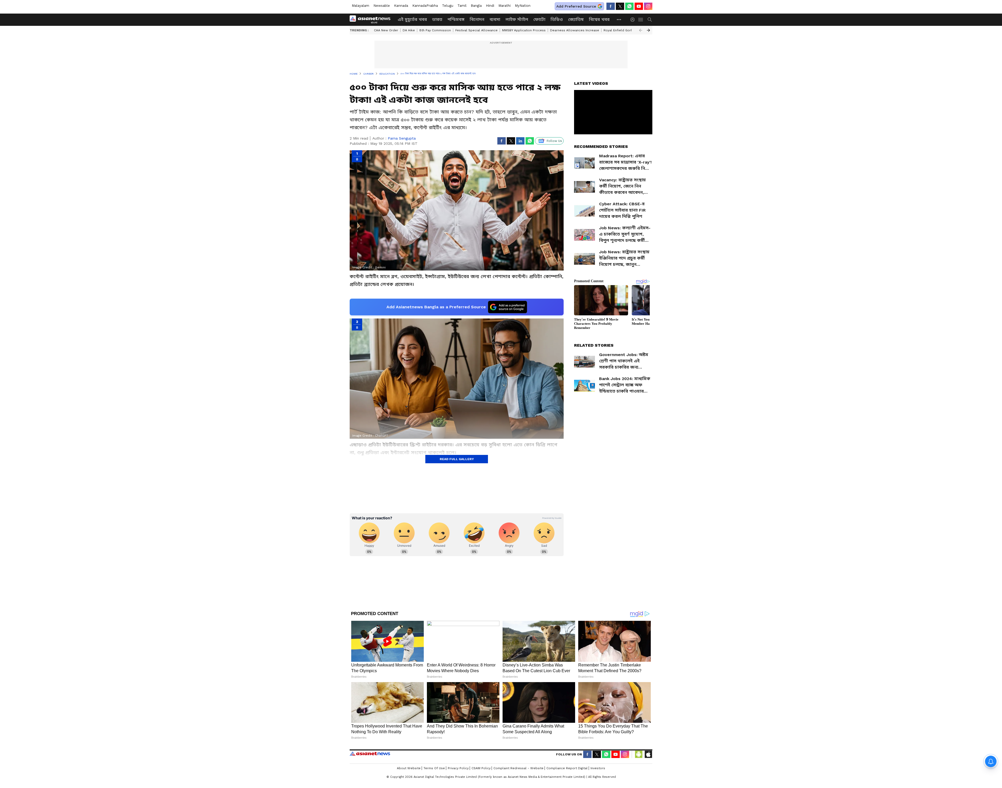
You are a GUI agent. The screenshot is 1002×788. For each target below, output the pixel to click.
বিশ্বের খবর (599, 19)
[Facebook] (610, 6)
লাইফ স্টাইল (516, 19)
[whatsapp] (629, 6)
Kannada (401, 6)
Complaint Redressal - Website (518, 768)
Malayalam (360, 6)
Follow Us (554, 141)
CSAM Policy (481, 768)
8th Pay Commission (435, 30)
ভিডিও (557, 19)
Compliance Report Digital (567, 768)
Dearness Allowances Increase (574, 30)
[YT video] (639, 6)
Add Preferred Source (576, 6)
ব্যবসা (495, 19)
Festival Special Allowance (476, 30)
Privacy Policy (458, 768)
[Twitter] (620, 6)
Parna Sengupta (402, 138)
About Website (409, 768)
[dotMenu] (619, 19)
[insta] (648, 6)
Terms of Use (434, 768)
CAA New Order (386, 30)
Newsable (381, 6)
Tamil (462, 6)
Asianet (370, 753)
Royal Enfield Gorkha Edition (626, 30)
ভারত (437, 19)
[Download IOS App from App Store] (648, 754)
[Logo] (372, 20)
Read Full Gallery (457, 459)
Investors (598, 768)
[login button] (633, 19)
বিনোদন (477, 19)
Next (648, 30)
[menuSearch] (650, 19)
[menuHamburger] (640, 19)
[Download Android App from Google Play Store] (639, 754)
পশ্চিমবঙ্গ (456, 19)
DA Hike (409, 30)
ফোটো (539, 19)
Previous (641, 30)
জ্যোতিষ (576, 19)
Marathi (504, 6)
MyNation (522, 6)
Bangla (476, 6)
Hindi (490, 6)
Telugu (447, 6)
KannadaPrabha (425, 6)
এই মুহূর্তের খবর (412, 19)
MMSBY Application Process (524, 30)
